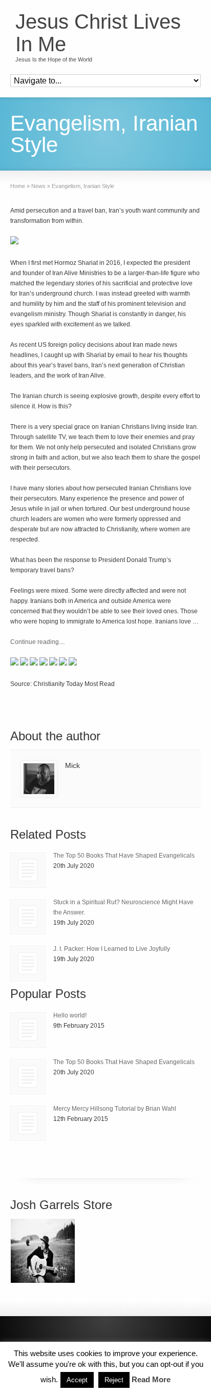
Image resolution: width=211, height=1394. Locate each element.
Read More (151, 1379)
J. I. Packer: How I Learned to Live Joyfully (111, 948)
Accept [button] (77, 1380)
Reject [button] (113, 1380)
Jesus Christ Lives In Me (98, 32)
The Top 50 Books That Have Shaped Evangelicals (124, 855)
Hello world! (70, 1015)
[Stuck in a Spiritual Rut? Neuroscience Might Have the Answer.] (28, 916)
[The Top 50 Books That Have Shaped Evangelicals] (28, 870)
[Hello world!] (28, 1030)
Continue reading (34, 642)
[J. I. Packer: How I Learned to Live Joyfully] (28, 963)
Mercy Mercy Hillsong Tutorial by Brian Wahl (114, 1108)
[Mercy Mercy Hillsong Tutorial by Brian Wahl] (28, 1123)
